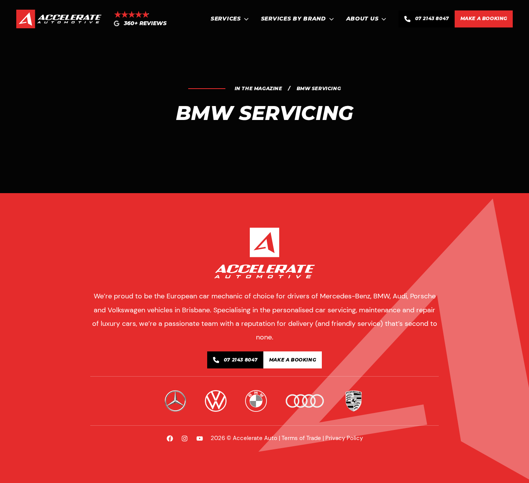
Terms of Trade (301, 438)
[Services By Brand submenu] (331, 19)
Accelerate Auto (255, 438)
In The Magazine (258, 88)
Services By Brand (293, 19)
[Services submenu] (246, 19)
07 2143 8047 (432, 18)
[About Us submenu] (383, 19)
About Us (362, 19)
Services (226, 19)
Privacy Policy (344, 438)
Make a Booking (483, 18)
